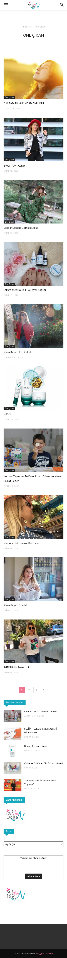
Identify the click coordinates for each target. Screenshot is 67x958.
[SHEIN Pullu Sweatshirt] (33, 641)
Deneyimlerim (52, 42)
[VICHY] (33, 388)
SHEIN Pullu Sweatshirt (17, 667)
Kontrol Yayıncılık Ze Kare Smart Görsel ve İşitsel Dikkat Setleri (32, 478)
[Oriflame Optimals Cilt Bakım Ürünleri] (12, 768)
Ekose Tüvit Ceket (14, 165)
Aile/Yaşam (13, 42)
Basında (37, 42)
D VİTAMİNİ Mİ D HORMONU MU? (24, 103)
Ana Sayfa (27, 26)
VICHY (7, 414)
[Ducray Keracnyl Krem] (12, 751)
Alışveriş (26, 42)
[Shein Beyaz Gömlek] (33, 579)
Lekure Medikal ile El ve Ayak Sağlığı (25, 290)
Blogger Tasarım (44, 953)
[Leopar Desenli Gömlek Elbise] (33, 202)
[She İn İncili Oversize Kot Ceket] (33, 517)
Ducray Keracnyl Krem (35, 746)
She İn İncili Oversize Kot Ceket (22, 543)
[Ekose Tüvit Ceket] (33, 139)
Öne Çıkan (9, 97)
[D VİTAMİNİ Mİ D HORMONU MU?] (33, 77)
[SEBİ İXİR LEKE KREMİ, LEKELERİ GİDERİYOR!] (12, 733)
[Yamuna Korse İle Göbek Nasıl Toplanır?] (12, 785)
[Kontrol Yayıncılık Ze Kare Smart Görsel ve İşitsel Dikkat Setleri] (33, 450)
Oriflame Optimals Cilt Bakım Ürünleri (43, 763)
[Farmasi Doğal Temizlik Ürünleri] (12, 716)
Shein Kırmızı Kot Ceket (17, 352)
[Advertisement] (33, 15)
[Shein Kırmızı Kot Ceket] (33, 326)
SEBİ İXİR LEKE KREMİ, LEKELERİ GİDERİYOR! (40, 731)
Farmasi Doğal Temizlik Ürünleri (40, 712)
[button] (62, 5)
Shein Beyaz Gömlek (16, 605)
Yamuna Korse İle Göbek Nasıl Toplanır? (40, 782)
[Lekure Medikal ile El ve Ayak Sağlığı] (33, 264)
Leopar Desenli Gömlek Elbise (21, 228)
